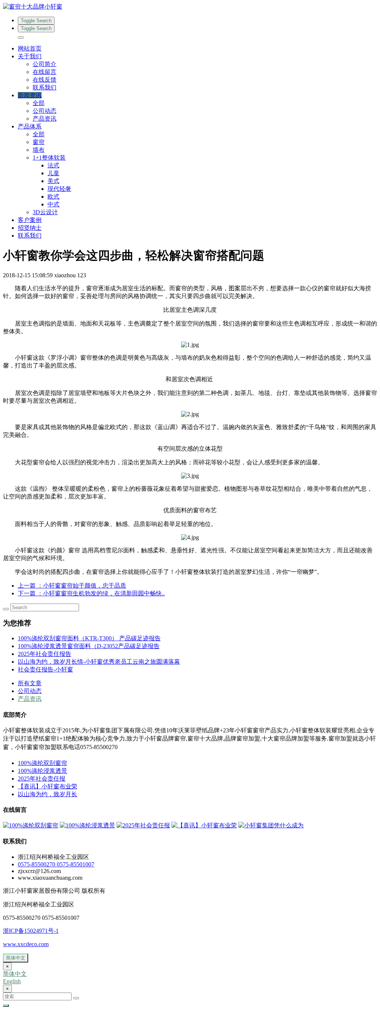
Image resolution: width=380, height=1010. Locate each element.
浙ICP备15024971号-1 (31, 931)
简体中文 (15, 958)
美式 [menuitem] (53, 181)
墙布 (39, 150)
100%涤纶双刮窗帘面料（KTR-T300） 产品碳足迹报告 (89, 638)
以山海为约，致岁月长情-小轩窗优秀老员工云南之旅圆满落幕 (99, 661)
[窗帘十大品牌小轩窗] (190, 7)
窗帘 (39, 142)
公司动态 (44, 111)
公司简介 (44, 64)
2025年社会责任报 (41, 778)
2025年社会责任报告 (44, 654)
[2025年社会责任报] (143, 825)
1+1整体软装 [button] (49, 157)
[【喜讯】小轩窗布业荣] (204, 825)
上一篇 (72, 585)
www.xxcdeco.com (26, 944)
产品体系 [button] (30, 126)
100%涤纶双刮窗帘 (42, 763)
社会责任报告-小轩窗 (45, 669)
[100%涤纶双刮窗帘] (30, 825)
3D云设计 (45, 212)
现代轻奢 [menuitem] (59, 189)
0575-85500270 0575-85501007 (56, 864)
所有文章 (30, 683)
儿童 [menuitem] (53, 173)
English (12, 981)
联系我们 (44, 87)
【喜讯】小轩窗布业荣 (47, 786)
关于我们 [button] (30, 56)
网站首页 (30, 48)
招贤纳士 (30, 228)
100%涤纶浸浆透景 (42, 771)
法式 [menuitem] (53, 165)
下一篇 (91, 593)
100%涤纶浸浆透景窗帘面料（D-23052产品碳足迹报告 (89, 646)
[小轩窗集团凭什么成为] (271, 825)
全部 (39, 103)
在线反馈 (44, 79)
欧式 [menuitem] (53, 196)
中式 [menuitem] (53, 204)
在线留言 (44, 72)
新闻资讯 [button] (30, 95)
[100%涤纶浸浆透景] (87, 825)
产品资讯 (44, 118)
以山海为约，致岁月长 (47, 794)
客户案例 (30, 220)
